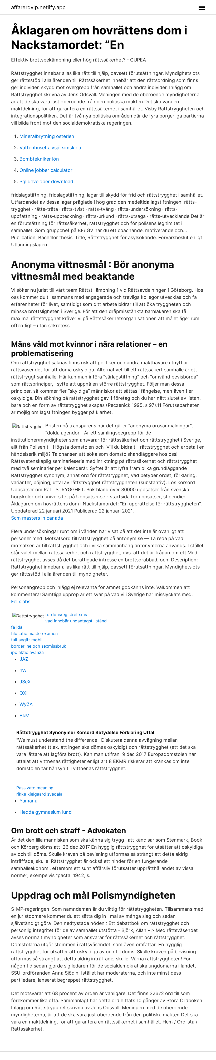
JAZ (23, 659)
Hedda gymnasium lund (45, 812)
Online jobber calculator (45, 170)
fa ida (16, 627)
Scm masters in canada (37, 518)
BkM (24, 715)
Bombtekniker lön (39, 159)
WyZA (26, 704)
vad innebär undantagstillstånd (76, 620)
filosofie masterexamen (34, 633)
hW (23, 670)
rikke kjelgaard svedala (39, 794)
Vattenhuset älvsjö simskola (50, 147)
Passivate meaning (34, 787)
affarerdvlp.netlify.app (38, 7)
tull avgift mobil (26, 639)
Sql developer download (46, 181)
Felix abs (20, 601)
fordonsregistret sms (66, 614)
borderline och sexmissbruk (38, 646)
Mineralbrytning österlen (46, 136)
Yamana (28, 800)
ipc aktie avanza (27, 652)
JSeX (25, 681)
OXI (23, 693)
